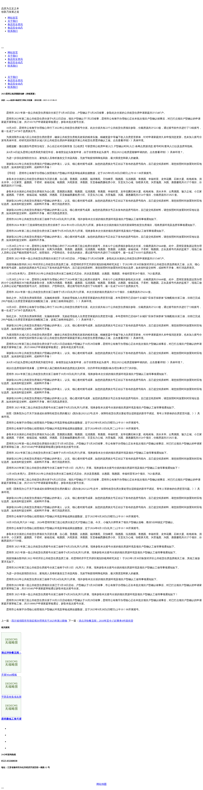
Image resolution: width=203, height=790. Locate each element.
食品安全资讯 (15, 24)
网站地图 (101, 784)
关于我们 (13, 21)
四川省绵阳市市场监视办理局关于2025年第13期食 (39, 620)
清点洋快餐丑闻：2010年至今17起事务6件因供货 (106, 620)
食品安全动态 (15, 27)
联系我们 (13, 31)
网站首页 (13, 17)
